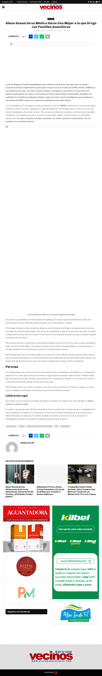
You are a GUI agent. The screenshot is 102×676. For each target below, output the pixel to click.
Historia (54, 2)
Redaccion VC (41, 30)
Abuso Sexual (11, 426)
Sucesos (50, 19)
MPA (56, 426)
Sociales (47, 2)
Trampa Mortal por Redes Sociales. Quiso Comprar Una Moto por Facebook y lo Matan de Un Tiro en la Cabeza (82, 490)
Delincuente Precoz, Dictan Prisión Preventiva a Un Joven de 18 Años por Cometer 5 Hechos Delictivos (50, 490)
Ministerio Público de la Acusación (39, 426)
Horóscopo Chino (36, 2)
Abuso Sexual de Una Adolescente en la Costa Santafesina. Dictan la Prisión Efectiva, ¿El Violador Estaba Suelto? (19, 492)
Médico (21, 426)
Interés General (22, 2)
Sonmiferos (65, 426)
